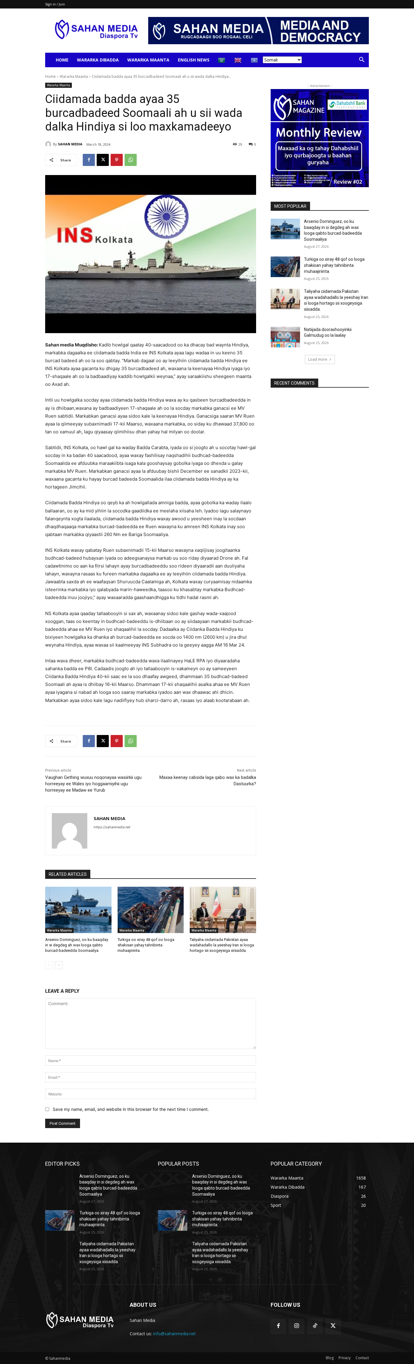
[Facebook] (89, 160)
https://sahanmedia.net (112, 827)
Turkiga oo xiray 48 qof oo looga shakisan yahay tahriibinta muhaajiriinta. (146, 945)
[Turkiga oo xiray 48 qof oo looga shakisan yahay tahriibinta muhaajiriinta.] (151, 910)
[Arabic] (222, 60)
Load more (317, 359)
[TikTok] (314, 1326)
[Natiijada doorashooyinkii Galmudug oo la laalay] (285, 337)
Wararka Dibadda (98, 60)
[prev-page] (49, 965)
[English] (238, 60)
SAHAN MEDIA (70, 144)
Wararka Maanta (148, 60)
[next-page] (58, 965)
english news (193, 60)
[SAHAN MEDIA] (49, 144)
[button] (361, 60)
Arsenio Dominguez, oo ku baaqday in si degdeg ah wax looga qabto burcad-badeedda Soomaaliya (76, 945)
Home (62, 60)
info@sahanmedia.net (174, 1333)
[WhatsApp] (131, 160)
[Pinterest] (117, 160)
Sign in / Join (55, 4)
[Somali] (254, 60)
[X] (103, 160)
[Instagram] (296, 1326)
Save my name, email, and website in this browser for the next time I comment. (131, 1109)
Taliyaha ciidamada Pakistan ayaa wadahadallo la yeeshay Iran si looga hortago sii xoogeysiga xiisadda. (222, 945)
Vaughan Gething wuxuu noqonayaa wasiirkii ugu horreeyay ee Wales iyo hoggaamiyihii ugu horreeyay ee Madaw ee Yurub (93, 784)
